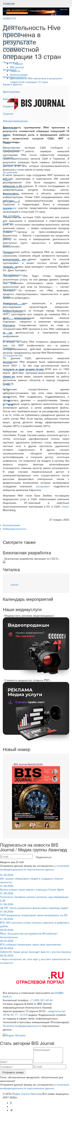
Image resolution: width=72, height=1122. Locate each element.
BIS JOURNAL (11, 216)
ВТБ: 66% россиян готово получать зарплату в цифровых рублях (34, 922)
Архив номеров (12, 340)
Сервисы (8, 106)
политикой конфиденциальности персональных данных (34, 867)
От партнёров (11, 201)
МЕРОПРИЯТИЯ (13, 11)
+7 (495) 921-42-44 (41, 1000)
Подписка (9, 348)
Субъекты (9, 326)
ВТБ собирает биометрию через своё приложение (30, 942)
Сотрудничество (13, 355)
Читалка (8, 253)
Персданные (10, 62)
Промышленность (14, 165)
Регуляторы (10, 55)
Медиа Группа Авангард (27, 1093)
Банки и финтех (12, 84)
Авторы (7, 238)
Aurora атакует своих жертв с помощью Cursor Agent (32, 887)
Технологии (10, 128)
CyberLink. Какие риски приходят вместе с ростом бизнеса (35, 950)
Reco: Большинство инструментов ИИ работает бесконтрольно (28, 933)
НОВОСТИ (10, 18)
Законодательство (14, 47)
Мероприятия (11, 194)
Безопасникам (11, 33)
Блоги (6, 245)
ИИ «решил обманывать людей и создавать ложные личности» (31, 878)
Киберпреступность (15, 77)
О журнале (9, 231)
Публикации (10, 267)
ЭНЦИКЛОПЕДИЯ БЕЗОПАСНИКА (23, 370)
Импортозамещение (15, 121)
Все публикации (12, 275)
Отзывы (7, 362)
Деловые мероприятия (17, 318)
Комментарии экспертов (17, 40)
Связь (6, 143)
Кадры (7, 179)
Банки (6, 296)
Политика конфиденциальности (22, 1026)
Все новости (10, 25)
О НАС (7, 384)
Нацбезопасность (13, 150)
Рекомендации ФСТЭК (16, 260)
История (8, 333)
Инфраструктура (13, 311)
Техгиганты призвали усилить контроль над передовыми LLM (34, 896)
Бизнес (7, 99)
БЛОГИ (7, 209)
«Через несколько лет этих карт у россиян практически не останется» (35, 959)
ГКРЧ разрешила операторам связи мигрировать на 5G (33, 913)
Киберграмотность (14, 187)
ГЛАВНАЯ (9, 3)
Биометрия (9, 69)
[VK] (12, 405)
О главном (9, 282)
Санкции (8, 157)
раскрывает (43, 486)
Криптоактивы (11, 91)
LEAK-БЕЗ (9, 377)
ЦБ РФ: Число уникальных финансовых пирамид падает (34, 906)
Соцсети (8, 113)
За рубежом (10, 172)
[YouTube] (6, 405)
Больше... (15, 584)
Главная (8, 223)
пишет (65, 506)
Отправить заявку (13, 1072)
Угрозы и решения (14, 304)
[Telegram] (9, 405)
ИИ (5, 135)
